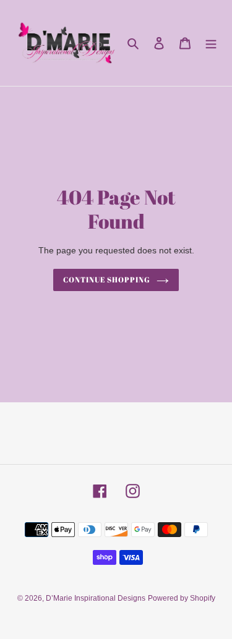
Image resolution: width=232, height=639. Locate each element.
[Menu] (211, 43)
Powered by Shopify (181, 598)
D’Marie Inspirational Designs (95, 598)
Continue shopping (106, 279)
